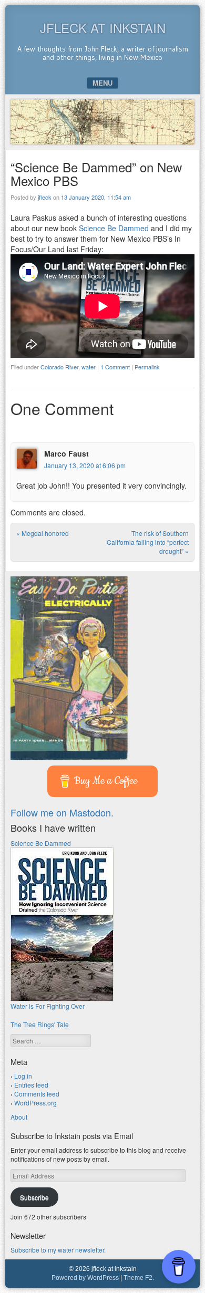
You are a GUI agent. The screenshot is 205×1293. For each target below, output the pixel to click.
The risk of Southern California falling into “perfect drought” (148, 542)
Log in (23, 1075)
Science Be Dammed (114, 228)
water (88, 367)
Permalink (147, 367)
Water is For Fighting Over (48, 1005)
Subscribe (34, 1197)
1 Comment (115, 367)
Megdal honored (42, 533)
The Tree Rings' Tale (40, 1024)
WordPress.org (35, 1102)
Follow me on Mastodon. (62, 812)
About (19, 1116)
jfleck (45, 197)
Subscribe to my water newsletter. (58, 1249)
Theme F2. (139, 1277)
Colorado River (59, 367)
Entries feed (31, 1084)
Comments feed (36, 1093)
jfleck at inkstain (103, 27)
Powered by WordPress (85, 1277)
